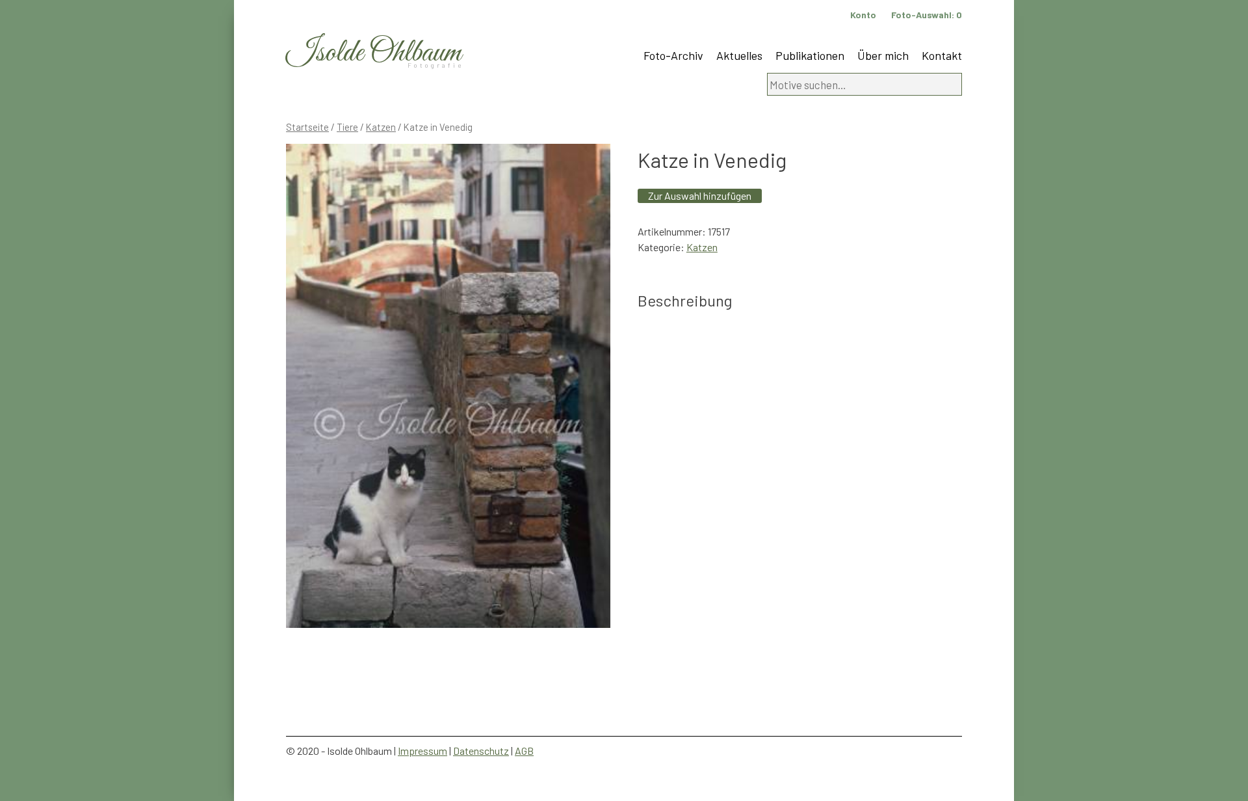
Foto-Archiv (673, 55)
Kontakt (942, 55)
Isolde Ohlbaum (374, 53)
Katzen (381, 127)
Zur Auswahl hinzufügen (699, 195)
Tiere (347, 127)
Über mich (883, 55)
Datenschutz (481, 750)
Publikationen (809, 55)
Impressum (422, 750)
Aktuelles (739, 55)
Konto (863, 14)
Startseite (307, 127)
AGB (524, 750)
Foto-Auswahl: (926, 14)
